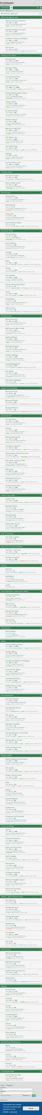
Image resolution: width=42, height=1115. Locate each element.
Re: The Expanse (15, 149)
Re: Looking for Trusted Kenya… (18, 105)
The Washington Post (16, 682)
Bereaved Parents (11, 408)
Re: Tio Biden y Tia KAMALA (17, 509)
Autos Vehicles (10, 243)
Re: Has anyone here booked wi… (19, 302)
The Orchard (14, 572)
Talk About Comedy (12, 724)
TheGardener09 (10, 581)
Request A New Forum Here (15, 30)
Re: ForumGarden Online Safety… (19, 24)
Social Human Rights (13, 670)
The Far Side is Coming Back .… (18, 727)
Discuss (8, 1054)
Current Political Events (14, 644)
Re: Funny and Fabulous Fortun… (19, 166)
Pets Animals (10, 275)
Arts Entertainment (7, 695)
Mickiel (8, 812)
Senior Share (10, 978)
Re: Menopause (14, 981)
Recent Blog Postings (13, 1075)
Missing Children (11, 506)
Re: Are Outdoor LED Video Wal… (19, 883)
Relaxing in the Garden (8, 55)
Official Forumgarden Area (9, 17)
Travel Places (10, 299)
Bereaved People (11, 400)
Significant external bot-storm (17, 42)
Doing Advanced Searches (17, 1078)
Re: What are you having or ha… (18, 936)
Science (8, 830)
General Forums (6, 416)
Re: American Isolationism (17, 648)
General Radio (10, 631)
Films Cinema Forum (12, 183)
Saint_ (8, 73)
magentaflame (10, 257)
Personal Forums (6, 316)
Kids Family (9, 371)
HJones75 (26, 311)
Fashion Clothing (11, 355)
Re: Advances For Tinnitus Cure (18, 323)
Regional (4, 986)
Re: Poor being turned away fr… (18, 340)
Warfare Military (11, 652)
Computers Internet (12, 872)
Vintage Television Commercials (18, 702)
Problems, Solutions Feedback (16, 38)
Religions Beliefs (6, 755)
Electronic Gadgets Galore (15, 880)
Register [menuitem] (41, 8)
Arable (7, 585)
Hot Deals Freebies (12, 537)
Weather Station (11, 120)
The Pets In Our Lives (13, 550)
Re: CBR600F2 (14, 607)
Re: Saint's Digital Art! (16, 237)
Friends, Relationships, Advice (16, 93)
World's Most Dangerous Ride (18, 246)
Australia (8, 998)
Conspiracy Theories (12, 446)
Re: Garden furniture (15, 911)
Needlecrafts (10, 924)
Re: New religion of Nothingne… (18, 762)
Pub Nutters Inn (11, 137)
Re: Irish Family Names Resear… (19, 1027)
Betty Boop (10, 98)
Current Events (10, 419)
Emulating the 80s (15, 711)
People (7, 268)
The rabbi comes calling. (16, 793)
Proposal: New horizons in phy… (18, 833)
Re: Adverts (13, 271)
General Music (10, 196)
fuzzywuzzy (10, 636)
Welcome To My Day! (12, 128)
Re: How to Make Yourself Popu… (19, 440)
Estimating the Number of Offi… (18, 673)
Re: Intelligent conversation (17, 867)
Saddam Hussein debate (16, 1049)
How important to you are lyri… (18, 217)
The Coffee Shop (11, 146)
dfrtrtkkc (20, 1066)
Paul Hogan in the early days (17, 255)
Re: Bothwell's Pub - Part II (17, 141)
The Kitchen (9, 932)
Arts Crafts (9, 941)
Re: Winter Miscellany (16, 123)
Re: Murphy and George (16, 279)
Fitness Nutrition (11, 319)
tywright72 (9, 928)
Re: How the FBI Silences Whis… (18, 489)
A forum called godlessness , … (18, 811)
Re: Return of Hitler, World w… (18, 655)
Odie (28, 623)
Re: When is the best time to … (18, 157)
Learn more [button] (13, 1112)
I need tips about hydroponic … (18, 579)
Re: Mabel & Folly (15, 553)
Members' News (11, 68)
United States (10, 989)
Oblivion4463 (10, 821)
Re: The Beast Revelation (17, 771)
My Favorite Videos (7, 231)
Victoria (8, 280)
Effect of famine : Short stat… (17, 1035)
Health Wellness (11, 337)
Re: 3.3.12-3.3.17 (15, 51)
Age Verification (14, 876)
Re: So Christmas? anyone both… (19, 80)
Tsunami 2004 (14, 404)
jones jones (24, 411)
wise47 (8, 474)
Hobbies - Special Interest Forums (12, 897)
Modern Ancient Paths (13, 775)
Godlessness (10, 807)
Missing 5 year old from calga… (18, 527)
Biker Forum (9, 604)
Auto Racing (9, 620)
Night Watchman (11, 465)
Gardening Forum (11, 907)
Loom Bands (14, 945)
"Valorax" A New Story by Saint (18, 718)
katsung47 (9, 333)
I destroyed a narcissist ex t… (18, 395)
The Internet (9, 863)
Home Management (12, 364)
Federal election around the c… (18, 1009)
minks (8, 529)
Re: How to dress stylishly (17, 358)
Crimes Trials (10, 499)
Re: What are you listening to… (18, 199)
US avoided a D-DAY (15, 331)
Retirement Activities (13, 962)
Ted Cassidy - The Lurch (16, 264)
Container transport (15, 859)
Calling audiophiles (15, 892)
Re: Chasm (13, 736)
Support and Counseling (9, 388)
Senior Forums (5, 949)
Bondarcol (20, 367)
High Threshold (23, 404)
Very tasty (13, 786)
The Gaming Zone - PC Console (16, 733)
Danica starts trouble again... (17, 623)
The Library (9, 715)
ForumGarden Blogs (7, 1071)
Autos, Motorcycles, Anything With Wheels (14, 591)
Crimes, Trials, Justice (8, 495)
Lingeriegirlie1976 (11, 396)
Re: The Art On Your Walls (17, 743)
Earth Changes (10, 856)
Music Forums (5, 193)
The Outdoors (10, 900)
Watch (7, 1045)
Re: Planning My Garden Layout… (19, 1057)
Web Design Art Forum (13, 740)
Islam (7, 782)
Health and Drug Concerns (15, 971)
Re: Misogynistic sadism (16, 96)
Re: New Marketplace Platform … (18, 33)
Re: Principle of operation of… (18, 842)
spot (8, 25)
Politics (3, 641)
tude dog (9, 511)
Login (3, 10)
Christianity (9, 768)
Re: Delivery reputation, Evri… (18, 1018)
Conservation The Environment (16, 453)
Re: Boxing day (14, 1002)
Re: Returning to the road (16, 956)
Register (10, 10)
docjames (9, 967)
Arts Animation (10, 234)
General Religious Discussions (16, 759)
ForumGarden (5, 7)
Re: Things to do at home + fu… (18, 132)
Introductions (10, 59)
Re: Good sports (14, 481)
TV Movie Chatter (6, 172)
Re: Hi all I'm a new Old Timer (18, 62)
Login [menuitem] (38, 8)
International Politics (13, 678)
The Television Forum (13, 708)
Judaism (8, 790)
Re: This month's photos (16, 919)
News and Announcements (15, 21)
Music (7, 261)
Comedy (8, 252)
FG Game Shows (11, 111)
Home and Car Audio (13, 889)
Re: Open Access (15, 456)
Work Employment (12, 346)
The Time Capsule (11, 699)
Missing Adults (10, 515)
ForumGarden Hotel (12, 77)
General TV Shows (12, 176)
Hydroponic (9, 576)
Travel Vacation (11, 102)
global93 (9, 210)
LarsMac (9, 124)
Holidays (8, 154)
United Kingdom (11, 1015)
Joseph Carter (10, 912)
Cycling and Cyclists (12, 595)
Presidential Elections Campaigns (17, 661)
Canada (8, 1006)
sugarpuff (9, 1028)
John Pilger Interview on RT (17, 664)
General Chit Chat (11, 86)
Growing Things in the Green (17, 965)
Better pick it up (14, 560)
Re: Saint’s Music (15, 226)
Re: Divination (14, 778)
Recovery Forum (11, 391)
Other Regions (10, 1032)
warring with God (15, 411)
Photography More (12, 916)
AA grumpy (9, 376)
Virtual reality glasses (16, 311)
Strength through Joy (16, 974)
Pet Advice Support (12, 557)
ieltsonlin (9, 616)
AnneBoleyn (10, 803)
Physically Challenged (13, 380)
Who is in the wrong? (15, 598)
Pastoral (8, 569)
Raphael (9, 542)
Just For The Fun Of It (13, 162)
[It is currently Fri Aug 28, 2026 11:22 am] (40, 13)
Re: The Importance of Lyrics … (18, 689)
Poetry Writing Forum (13, 747)
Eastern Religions (11, 799)
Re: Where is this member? (17, 71)
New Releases (10, 205)
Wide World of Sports (13, 478)
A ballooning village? (15, 288)
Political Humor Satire (13, 686)
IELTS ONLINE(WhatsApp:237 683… (19, 614)
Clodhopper (25, 288)
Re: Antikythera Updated (16, 851)
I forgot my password (5, 1095)
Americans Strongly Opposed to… (19, 464)
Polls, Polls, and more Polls (15, 460)
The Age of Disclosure (16, 449)
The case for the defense (16, 502)
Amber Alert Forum (12, 524)
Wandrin (23, 383)
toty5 (19, 786)
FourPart (9, 115)
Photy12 (9, 360)
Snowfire (21, 945)
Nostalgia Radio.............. (16, 634)
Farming (3, 565)
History (8, 428)
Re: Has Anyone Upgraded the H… (19, 349)
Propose (8, 1063)
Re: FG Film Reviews (16, 186)
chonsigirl (9, 520)
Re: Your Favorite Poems (16, 751)
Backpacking (14, 903)
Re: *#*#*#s (13, 89)
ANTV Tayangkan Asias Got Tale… (19, 208)
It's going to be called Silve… (17, 518)
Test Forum (9, 47)
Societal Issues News (13, 486)
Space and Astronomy (13, 847)
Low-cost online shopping (17, 540)
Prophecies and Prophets (14, 816)
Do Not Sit (13, 367)
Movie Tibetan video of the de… (18, 802)
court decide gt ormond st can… (18, 374)
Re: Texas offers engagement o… (19, 993)
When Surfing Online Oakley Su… (19, 927)
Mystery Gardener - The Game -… (19, 114)
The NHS (13, 1066)
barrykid (9, 248)
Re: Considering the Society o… (18, 431)
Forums (12, 8)
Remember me (26, 1095)
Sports (7, 292)
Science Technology (7, 826)
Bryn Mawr (9, 239)
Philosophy (9, 469)
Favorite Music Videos (13, 223)
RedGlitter (9, 1050)
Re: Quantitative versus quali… (18, 473)
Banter (12, 179)
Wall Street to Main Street (14, 328)
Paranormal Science (12, 838)
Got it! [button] (31, 1108)
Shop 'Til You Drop (7, 533)
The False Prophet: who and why (18, 820)
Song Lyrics (9, 214)
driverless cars (14, 383)
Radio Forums (5, 628)
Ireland (8, 1023)
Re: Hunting (13, 295)
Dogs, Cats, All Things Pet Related (12, 547)
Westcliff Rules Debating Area (10, 1042)
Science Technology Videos (15, 284)
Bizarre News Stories (13, 437)
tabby (26, 264)
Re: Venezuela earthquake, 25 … (18, 422)
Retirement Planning (13, 953)
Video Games (10, 308)
